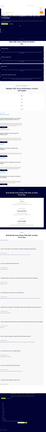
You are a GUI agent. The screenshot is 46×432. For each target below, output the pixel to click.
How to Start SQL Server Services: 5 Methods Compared (10, 350)
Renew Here (29, 5)
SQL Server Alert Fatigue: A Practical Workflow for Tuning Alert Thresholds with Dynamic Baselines (18, 248)
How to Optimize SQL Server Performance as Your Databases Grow (12, 292)
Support (3, 407)
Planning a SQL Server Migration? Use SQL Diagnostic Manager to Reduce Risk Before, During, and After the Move (21, 307)
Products (41, 7)
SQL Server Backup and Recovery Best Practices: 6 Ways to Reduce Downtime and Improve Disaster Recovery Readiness (22, 321)
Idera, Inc (3, 414)
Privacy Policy (3, 411)
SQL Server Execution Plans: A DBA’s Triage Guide (10, 263)
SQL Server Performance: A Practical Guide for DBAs (10, 365)
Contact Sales (3, 418)
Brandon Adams (2, 267)
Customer (3, 415)
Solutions (41, 8)
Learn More (3, 127)
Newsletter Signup (4, 419)
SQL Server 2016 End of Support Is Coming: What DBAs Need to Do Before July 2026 (15, 336)
